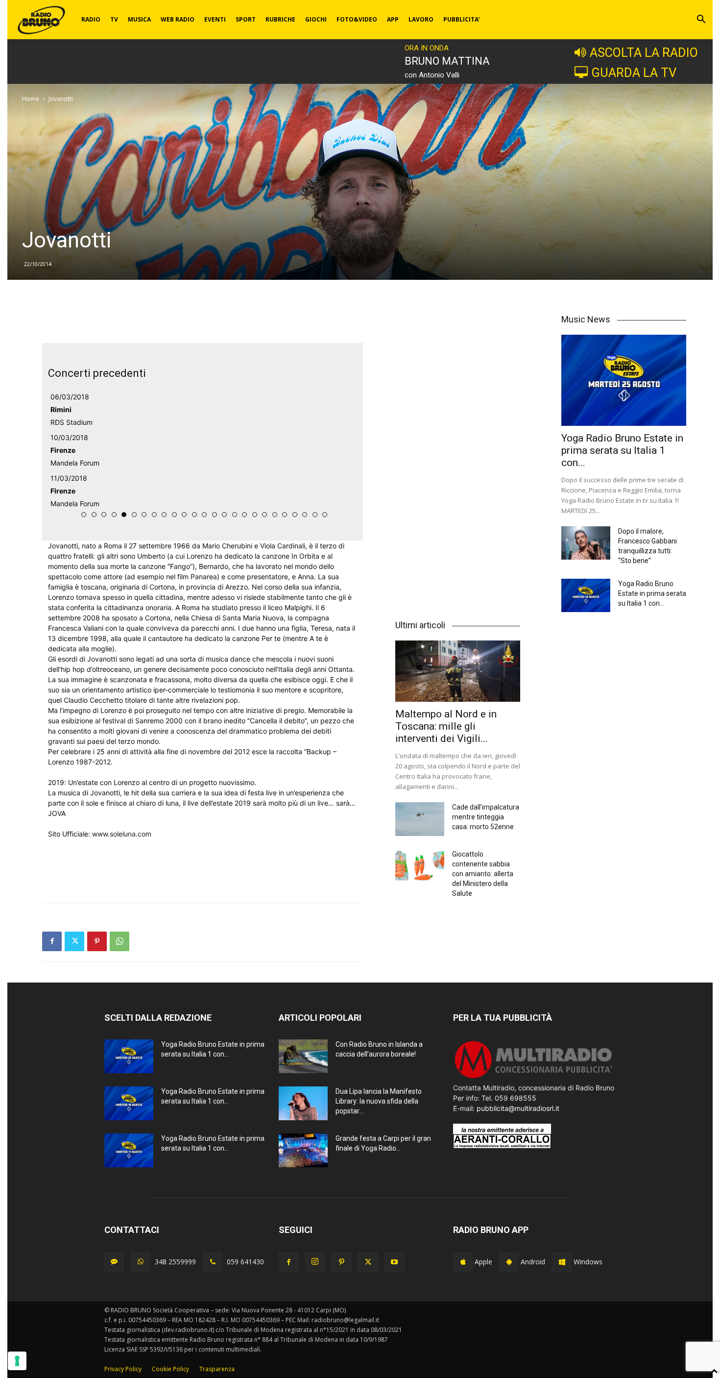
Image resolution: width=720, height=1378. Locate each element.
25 (324, 514)
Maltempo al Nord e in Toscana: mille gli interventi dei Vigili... (446, 726)
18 (254, 514)
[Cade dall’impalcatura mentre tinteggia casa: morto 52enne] (419, 819)
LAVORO (420, 19)
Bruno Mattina (447, 61)
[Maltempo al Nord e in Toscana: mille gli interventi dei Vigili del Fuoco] (457, 671)
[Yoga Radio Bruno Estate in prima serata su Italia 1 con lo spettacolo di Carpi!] (623, 380)
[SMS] (114, 1262)
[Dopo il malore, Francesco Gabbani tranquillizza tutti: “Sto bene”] (585, 543)
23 (304, 514)
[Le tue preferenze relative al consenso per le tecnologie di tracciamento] (17, 1361)
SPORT (246, 19)
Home (30, 99)
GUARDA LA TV (633, 72)
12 (194, 514)
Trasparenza (217, 1369)
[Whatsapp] (140, 1262)
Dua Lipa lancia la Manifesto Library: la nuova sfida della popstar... (379, 1101)
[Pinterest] (97, 941)
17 (244, 514)
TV (114, 19)
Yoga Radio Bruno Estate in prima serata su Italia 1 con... (622, 450)
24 (314, 514)
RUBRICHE (280, 19)
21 (284, 514)
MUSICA (139, 19)
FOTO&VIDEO (356, 19)
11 (184, 514)
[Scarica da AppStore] (463, 1262)
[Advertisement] (202, 318)
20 (274, 514)
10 (174, 514)
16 (234, 514)
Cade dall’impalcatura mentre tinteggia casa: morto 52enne (485, 817)
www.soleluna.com (121, 834)
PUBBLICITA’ (461, 19)
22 (294, 514)
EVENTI (215, 19)
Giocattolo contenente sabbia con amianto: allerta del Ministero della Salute (482, 873)
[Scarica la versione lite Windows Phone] (562, 1262)
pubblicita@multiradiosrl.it (518, 1108)
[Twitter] (74, 941)
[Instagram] (315, 1262)
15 (224, 514)
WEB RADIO (177, 19)
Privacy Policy (123, 1369)
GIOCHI (316, 19)
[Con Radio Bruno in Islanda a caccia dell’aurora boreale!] (303, 1056)
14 (214, 514)
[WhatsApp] (119, 941)
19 (264, 514)
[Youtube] (394, 1262)
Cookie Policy (170, 1369)
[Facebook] (52, 941)
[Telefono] (212, 1262)
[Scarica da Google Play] (509, 1262)
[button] (701, 20)
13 (204, 514)
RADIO (90, 19)
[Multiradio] (534, 1077)
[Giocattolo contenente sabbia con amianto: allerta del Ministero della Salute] (419, 866)
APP (393, 19)
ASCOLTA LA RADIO (644, 52)
